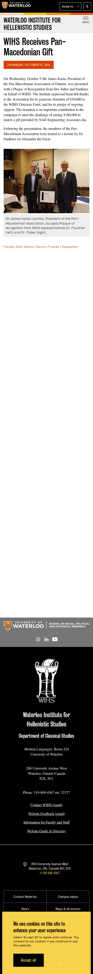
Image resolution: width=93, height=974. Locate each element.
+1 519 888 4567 (49, 873)
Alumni (29, 246)
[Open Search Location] (87, 6)
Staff (19, 246)
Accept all (28, 960)
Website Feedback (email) (46, 813)
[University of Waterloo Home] (16, 6)
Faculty (9, 246)
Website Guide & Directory (46, 831)
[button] (70, 6)
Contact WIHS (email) (46, 804)
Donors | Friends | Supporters (57, 246)
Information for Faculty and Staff (46, 822)
